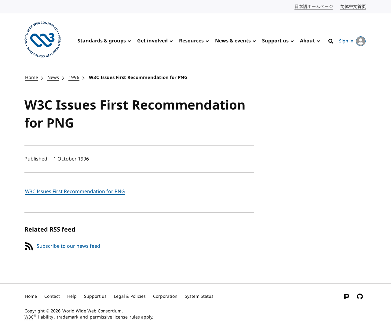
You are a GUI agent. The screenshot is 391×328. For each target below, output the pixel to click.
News (53, 77)
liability (45, 317)
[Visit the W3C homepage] (42, 40)
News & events (233, 41)
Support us (275, 41)
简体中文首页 (353, 6)
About (307, 41)
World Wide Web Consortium (92, 311)
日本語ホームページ (314, 6)
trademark (67, 317)
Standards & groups (102, 41)
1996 (73, 77)
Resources (191, 41)
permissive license (109, 317)
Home (31, 77)
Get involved (152, 41)
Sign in (346, 41)
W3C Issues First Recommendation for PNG (138, 77)
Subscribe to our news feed (68, 246)
